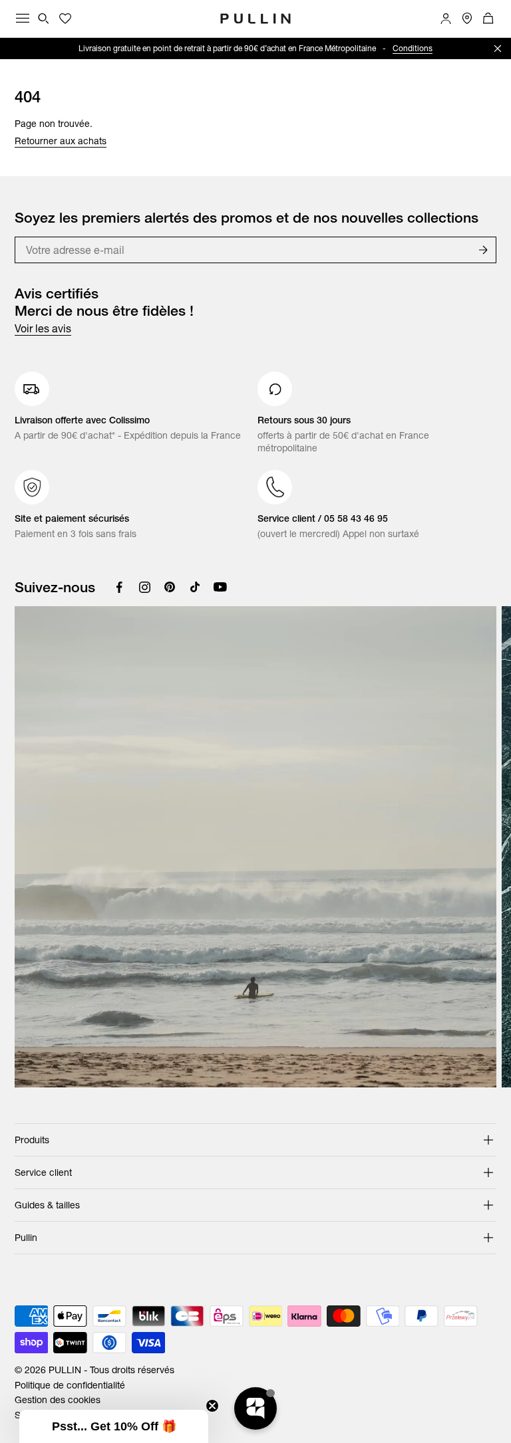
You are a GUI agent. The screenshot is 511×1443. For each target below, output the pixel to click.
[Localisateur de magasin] (467, 19)
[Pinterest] (170, 587)
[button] (113, 1426)
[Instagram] (144, 587)
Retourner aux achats (60, 141)
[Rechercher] (44, 19)
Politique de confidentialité (70, 1385)
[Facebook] (119, 587)
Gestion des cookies (57, 1400)
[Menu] (23, 19)
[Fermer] (498, 48)
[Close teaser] (212, 1405)
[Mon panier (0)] (488, 19)
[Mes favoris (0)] (65, 19)
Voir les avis (43, 328)
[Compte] (446, 19)
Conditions (412, 48)
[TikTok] (195, 587)
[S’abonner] (483, 250)
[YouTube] (220, 587)
